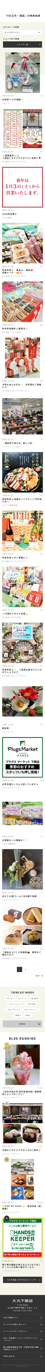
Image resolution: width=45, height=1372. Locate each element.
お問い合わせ (9, 1356)
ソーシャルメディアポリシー (15, 1331)
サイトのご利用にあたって (14, 1324)
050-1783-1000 (24, 1310)
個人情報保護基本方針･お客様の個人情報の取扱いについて (21, 1348)
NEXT (38, 976)
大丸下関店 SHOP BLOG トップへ (22, 1280)
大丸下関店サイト (11, 1317)
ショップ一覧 (22, 44)
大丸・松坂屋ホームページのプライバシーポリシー (20, 1339)
